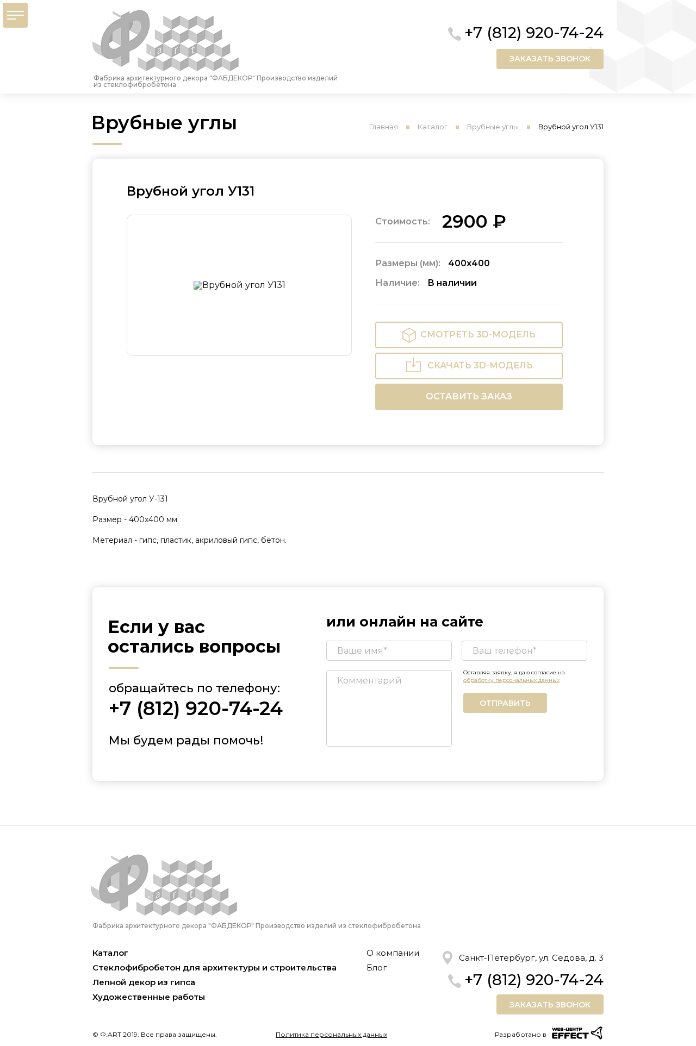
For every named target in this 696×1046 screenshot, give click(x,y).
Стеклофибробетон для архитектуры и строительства (214, 967)
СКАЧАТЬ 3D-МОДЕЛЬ (480, 365)
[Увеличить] (239, 285)
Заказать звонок (550, 59)
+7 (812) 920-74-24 (534, 32)
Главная (383, 126)
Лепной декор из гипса (143, 982)
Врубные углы (493, 126)
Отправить (505, 703)
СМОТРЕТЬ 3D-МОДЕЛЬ (478, 334)
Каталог (433, 126)
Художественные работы (148, 997)
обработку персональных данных (511, 680)
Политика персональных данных (331, 1034)
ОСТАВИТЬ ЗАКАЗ (469, 396)
